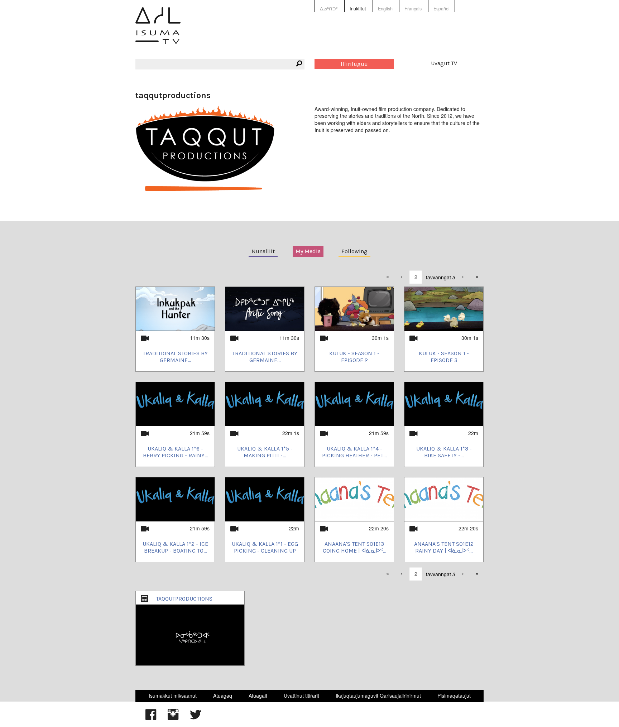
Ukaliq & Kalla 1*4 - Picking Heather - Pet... (354, 452)
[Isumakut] (158, 30)
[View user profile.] (205, 147)
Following (354, 251)
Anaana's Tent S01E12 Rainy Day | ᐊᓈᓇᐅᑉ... (444, 547)
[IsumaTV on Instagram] (173, 718)
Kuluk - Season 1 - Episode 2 (354, 357)
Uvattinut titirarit (301, 695)
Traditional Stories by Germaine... (175, 357)
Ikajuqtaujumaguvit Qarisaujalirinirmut (378, 695)
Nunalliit (263, 251)
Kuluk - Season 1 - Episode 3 (444, 357)
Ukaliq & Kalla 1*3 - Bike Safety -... (444, 452)
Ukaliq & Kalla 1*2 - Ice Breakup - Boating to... (175, 547)
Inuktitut (358, 8)
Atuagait (258, 695)
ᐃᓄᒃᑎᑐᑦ (329, 8)
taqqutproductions (184, 598)
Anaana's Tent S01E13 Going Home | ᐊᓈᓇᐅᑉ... (354, 547)
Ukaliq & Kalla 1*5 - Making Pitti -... (265, 452)
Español (441, 8)
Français (413, 8)
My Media (308, 251)
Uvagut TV (444, 63)
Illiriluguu (354, 64)
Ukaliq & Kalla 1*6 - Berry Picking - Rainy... (175, 452)
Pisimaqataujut (454, 695)
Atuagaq (222, 695)
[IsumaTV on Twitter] (195, 718)
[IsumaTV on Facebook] (150, 718)
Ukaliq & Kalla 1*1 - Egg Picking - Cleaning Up (265, 547)
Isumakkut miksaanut (173, 695)
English (385, 8)
